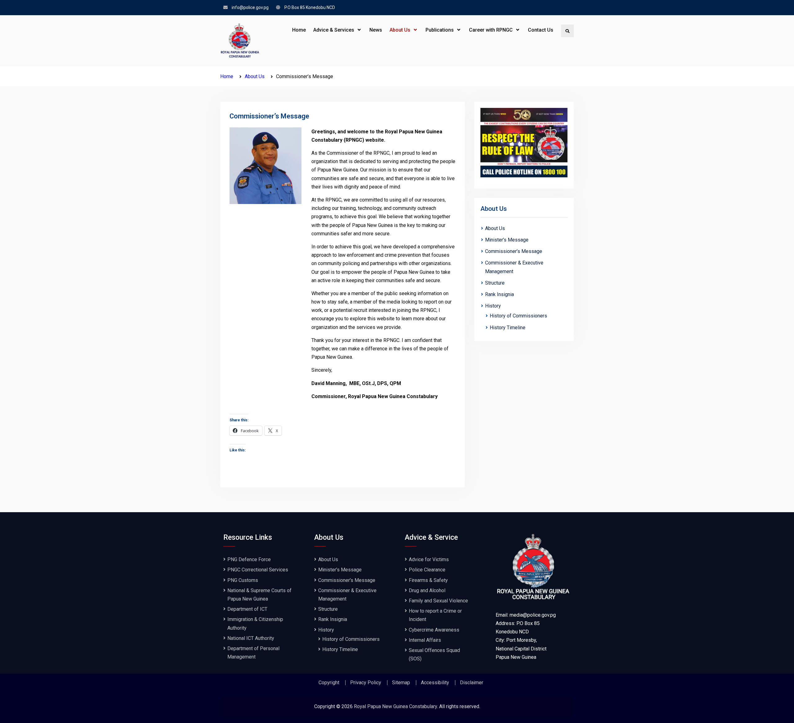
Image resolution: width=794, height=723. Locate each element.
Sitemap (401, 682)
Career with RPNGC (491, 30)
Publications (440, 30)
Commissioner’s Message (513, 251)
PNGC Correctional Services (257, 570)
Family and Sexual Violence (438, 601)
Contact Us (540, 30)
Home (299, 30)
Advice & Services (333, 30)
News (375, 30)
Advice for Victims (429, 559)
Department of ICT (247, 609)
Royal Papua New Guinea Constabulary (395, 706)
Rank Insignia (499, 294)
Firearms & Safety (428, 580)
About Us (400, 30)
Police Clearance (427, 570)
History (493, 306)
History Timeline (507, 327)
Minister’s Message (507, 240)
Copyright (329, 682)
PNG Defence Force (249, 559)
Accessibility (435, 682)
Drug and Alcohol (427, 590)
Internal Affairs (425, 640)
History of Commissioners (518, 316)
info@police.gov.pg (250, 7)
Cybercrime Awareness (434, 630)
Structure (495, 283)
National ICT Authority (250, 638)
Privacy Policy (365, 682)
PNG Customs (242, 580)
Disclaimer (471, 682)
